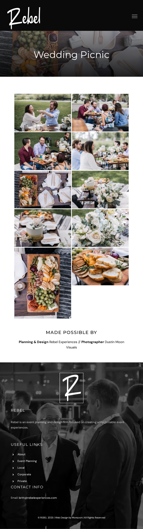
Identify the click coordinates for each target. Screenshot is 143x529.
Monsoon (77, 517)
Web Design (61, 517)
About (22, 454)
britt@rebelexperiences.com (38, 498)
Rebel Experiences (63, 342)
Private (22, 481)
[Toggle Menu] (135, 16)
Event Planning (27, 461)
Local (21, 468)
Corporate (24, 474)
